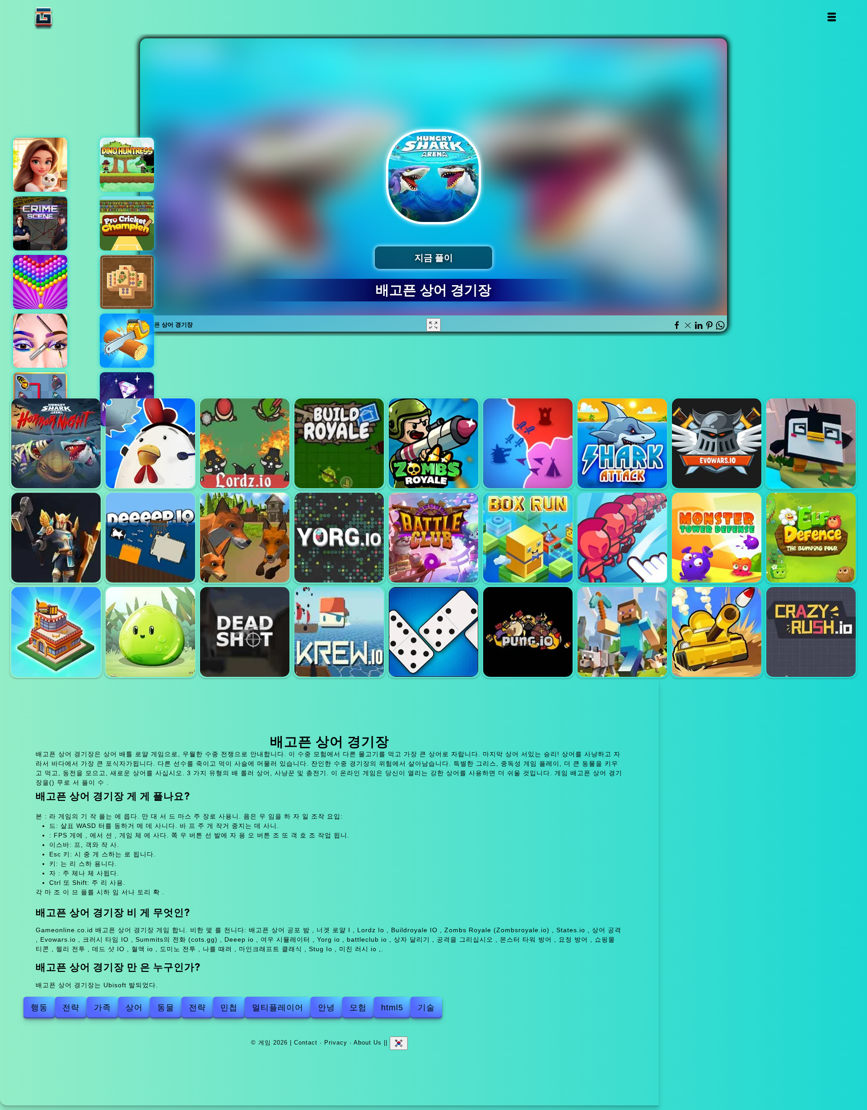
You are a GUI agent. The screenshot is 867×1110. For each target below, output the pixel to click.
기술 (426, 1007)
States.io (528, 443)
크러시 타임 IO (811, 443)
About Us (368, 1042)
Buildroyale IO (339, 443)
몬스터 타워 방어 (716, 537)
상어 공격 (622, 443)
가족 (102, 1007)
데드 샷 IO (244, 631)
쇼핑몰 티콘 (56, 631)
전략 (70, 1007)
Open (831, 17)
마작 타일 (127, 282)
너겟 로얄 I (150, 443)
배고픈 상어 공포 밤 (56, 443)
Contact (305, 1042)
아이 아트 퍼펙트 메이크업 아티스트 (40, 341)
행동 (39, 1007)
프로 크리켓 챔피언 (127, 223)
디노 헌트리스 (127, 165)
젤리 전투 (150, 631)
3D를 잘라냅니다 (127, 341)
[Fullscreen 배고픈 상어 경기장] (433, 325)
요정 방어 (811, 537)
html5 (392, 1007)
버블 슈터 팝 (40, 282)
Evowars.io (716, 443)
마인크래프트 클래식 (622, 631)
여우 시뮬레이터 (244, 537)
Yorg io (339, 537)
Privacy (335, 1042)
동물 (165, 1007)
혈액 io (339, 631)
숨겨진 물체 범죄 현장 (40, 223)
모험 (358, 1007)
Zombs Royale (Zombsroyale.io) (433, 443)
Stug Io (716, 631)
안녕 (326, 1007)
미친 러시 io (811, 631)
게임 (72, 17)
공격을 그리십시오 (622, 537)
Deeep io (150, 537)
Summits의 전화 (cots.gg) (56, 537)
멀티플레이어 (277, 1007)
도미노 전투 (433, 631)
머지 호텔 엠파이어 (40, 165)
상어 (134, 1007)
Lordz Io (244, 443)
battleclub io (433, 537)
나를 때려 (528, 631)
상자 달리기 (528, 537)
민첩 (229, 1007)
